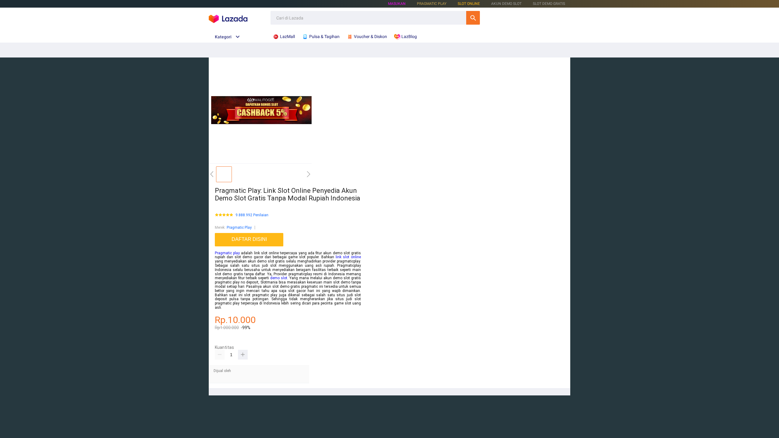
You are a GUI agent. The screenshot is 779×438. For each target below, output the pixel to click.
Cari (473, 18)
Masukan (397, 4)
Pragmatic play (227, 253)
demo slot (278, 278)
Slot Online (469, 4)
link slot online (348, 257)
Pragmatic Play (239, 227)
